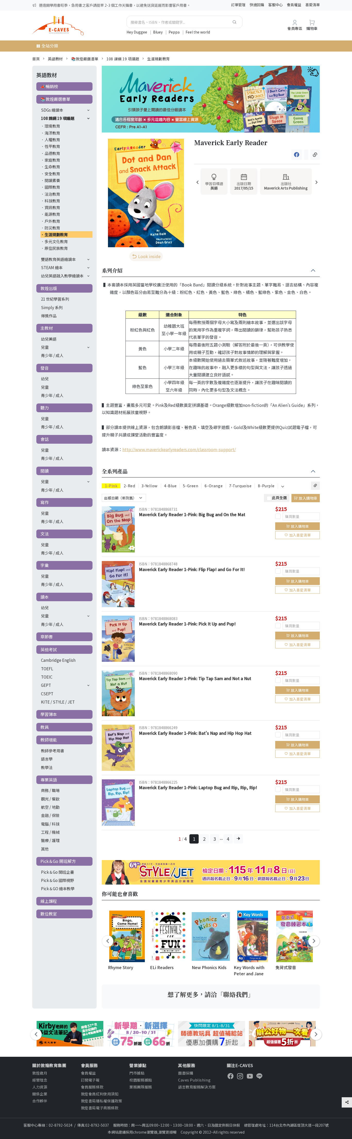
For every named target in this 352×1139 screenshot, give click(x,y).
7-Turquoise (240, 485)
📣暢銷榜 (49, 86)
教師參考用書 (52, 750)
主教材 (46, 328)
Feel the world (198, 32)
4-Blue (170, 485)
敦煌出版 (48, 288)
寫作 (44, 502)
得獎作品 (48, 315)
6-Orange (214, 485)
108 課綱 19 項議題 (122, 58)
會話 (44, 439)
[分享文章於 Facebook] (296, 155)
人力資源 (39, 1087)
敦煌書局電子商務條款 (100, 1107)
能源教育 (52, 214)
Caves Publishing (194, 1080)
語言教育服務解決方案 (197, 1087)
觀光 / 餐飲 (50, 799)
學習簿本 (48, 714)
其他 (45, 849)
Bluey (158, 32)
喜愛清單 (312, 4)
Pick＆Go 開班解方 (58, 861)
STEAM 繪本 (52, 267)
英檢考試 (48, 649)
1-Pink (111, 485)
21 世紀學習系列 (55, 299)
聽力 (44, 408)
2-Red (129, 485)
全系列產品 (115, 471)
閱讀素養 (52, 180)
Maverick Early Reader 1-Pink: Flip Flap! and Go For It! (192, 569)
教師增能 (48, 740)
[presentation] (197, 182)
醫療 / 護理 (50, 840)
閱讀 (44, 471)
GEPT (46, 685)
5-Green (190, 485)
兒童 (45, 347)
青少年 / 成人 (52, 355)
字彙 (44, 565)
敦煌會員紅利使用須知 (100, 1093)
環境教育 (52, 126)
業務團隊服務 (140, 1087)
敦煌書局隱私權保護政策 (101, 1100)
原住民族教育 (56, 248)
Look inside (149, 256)
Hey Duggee (137, 32)
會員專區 (294, 28)
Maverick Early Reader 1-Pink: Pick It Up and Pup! (187, 624)
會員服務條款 (92, 1087)
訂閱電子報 (90, 1080)
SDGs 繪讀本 (52, 110)
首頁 (36, 58)
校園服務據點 (140, 1080)
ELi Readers (162, 967)
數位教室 (48, 914)
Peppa (174, 32)
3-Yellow (149, 485)
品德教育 (52, 153)
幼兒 (45, 378)
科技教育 (52, 200)
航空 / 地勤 (50, 807)
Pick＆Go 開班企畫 (57, 872)
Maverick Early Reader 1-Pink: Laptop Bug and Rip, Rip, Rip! (198, 787)
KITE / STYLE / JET (58, 702)
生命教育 (52, 166)
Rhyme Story (120, 967)
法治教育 (52, 194)
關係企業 (39, 1093)
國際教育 (52, 187)
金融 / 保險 (50, 815)
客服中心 (275, 4)
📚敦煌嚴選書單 (84, 58)
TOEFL (47, 668)
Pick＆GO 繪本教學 (57, 888)
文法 (44, 534)
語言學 (47, 759)
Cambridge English (58, 660)
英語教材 (55, 58)
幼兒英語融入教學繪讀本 (62, 275)
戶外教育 (52, 221)
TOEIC (46, 677)
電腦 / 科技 (50, 824)
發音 (44, 368)
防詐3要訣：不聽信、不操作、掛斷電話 (70, 5)
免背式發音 (285, 967)
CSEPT (47, 693)
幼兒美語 (48, 339)
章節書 (46, 636)
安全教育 (52, 173)
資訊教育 (52, 207)
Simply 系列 (52, 307)
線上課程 (48, 901)
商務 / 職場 (50, 790)
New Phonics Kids (209, 967)
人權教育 (52, 139)
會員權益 (294, 4)
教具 (44, 727)
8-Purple (266, 485)
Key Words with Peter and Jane (249, 970)
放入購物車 (308, 498)
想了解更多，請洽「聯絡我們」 (210, 994)
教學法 (47, 767)
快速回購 (257, 4)
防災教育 (52, 227)
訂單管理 (238, 4)
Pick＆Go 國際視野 (57, 880)
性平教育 (52, 146)
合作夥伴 (39, 1100)
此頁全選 (279, 497)
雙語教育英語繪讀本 (58, 259)
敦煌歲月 (39, 1073)
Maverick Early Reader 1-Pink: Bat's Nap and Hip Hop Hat (195, 733)
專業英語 (48, 780)
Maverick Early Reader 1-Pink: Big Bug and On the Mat (192, 514)
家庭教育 (52, 160)
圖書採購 (185, 1073)
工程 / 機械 (50, 832)
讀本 (44, 597)
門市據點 (136, 1073)
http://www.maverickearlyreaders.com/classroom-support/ (179, 449)
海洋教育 (52, 133)
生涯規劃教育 (158, 58)
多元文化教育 (56, 241)
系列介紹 (112, 270)
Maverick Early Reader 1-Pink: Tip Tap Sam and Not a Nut (195, 678)
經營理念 (39, 1080)
